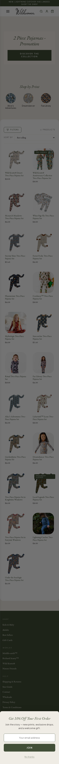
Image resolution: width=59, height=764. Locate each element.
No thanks (29, 756)
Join (29, 747)
